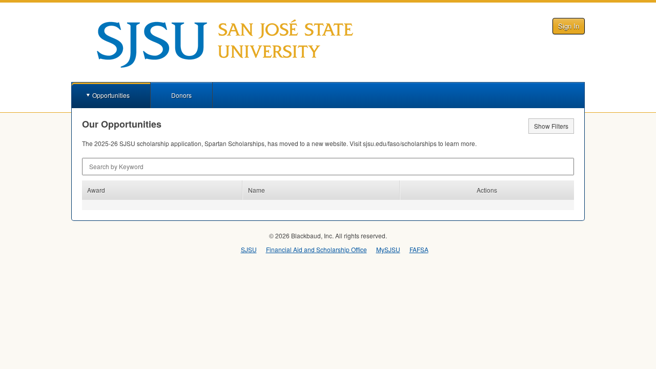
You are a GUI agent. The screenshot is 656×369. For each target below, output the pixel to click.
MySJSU (388, 249)
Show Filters (551, 125)
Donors (181, 95)
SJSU (249, 249)
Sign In (568, 26)
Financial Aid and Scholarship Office (316, 249)
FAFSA (418, 249)
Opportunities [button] (111, 95)
